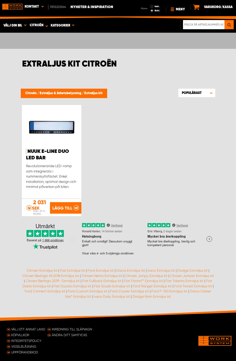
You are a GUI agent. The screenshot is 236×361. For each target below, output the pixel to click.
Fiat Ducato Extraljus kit (72, 286)
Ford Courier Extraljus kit (129, 291)
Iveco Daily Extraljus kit (112, 296)
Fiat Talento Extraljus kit (184, 281)
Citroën (31, 93)
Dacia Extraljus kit (130, 270)
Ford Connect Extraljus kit (45, 291)
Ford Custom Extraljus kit (88, 291)
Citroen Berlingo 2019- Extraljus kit (53, 281)
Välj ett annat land (28, 329)
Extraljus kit (93, 93)
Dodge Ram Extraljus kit (152, 296)
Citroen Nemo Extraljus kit (102, 276)
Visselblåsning (23, 346)
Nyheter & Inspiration (92, 7)
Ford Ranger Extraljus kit (152, 286)
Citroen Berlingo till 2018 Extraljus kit (50, 276)
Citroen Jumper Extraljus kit (192, 276)
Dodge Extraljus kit (192, 270)
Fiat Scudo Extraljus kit (112, 286)
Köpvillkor (20, 335)
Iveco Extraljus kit (161, 270)
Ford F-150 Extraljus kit (169, 291)
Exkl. (157, 10)
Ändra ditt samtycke (69, 335)
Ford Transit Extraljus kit (193, 286)
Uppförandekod (24, 352)
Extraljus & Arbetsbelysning (61, 93)
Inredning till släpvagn (72, 329)
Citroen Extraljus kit (42, 270)
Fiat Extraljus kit (72, 270)
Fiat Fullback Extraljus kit (101, 281)
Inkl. (157, 6)
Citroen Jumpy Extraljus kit (146, 276)
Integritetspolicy (26, 341)
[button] (196, 93)
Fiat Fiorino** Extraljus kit (143, 281)
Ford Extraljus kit (101, 270)
